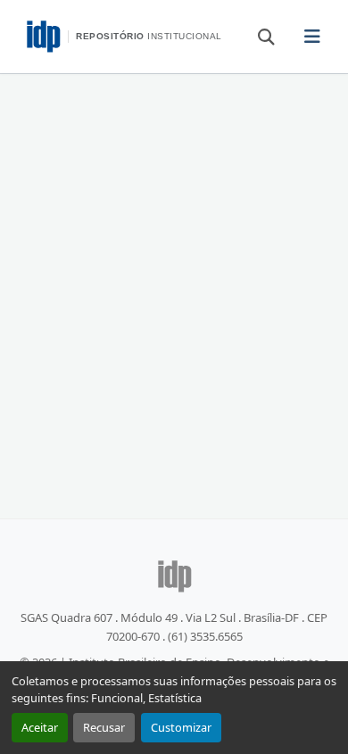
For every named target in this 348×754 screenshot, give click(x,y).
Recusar (104, 727)
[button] (257, 36)
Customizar (181, 727)
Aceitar (39, 727)
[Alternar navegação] (312, 37)
